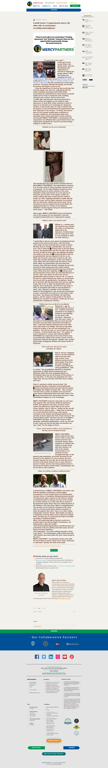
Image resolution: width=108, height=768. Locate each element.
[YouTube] (65, 657)
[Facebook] (37, 657)
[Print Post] (44, 608)
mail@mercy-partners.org (34, 693)
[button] (53, 740)
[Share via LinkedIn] (39, 608)
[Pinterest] (72, 657)
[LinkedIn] (86, 87)
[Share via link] (42, 608)
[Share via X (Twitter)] (36, 608)
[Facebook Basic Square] (83, 87)
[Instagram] (58, 657)
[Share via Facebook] (33, 608)
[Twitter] (85, 87)
